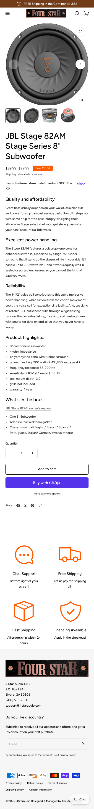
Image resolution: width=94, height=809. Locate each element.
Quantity (11, 443)
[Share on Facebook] (18, 505)
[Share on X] (25, 505)
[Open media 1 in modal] (80, 32)
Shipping (10, 174)
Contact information (40, 789)
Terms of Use (49, 755)
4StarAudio (23, 801)
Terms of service (57, 783)
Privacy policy (13, 783)
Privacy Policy (68, 755)
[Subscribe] (83, 743)
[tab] (13, 115)
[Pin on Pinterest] (32, 505)
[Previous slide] (13, 64)
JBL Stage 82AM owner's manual (28, 408)
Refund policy (35, 783)
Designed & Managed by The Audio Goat (56, 801)
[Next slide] (80, 64)
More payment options (47, 493)
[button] (7, 13)
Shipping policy (14, 789)
